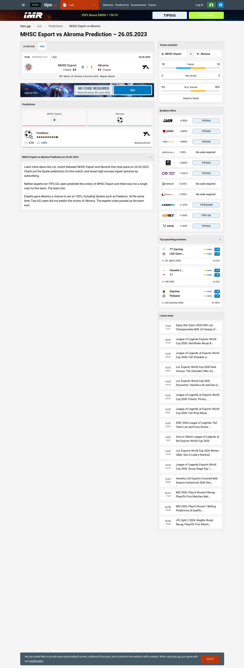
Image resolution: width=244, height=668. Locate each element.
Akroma (103, 65)
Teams (152, 5)
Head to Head (191, 98)
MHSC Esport (67, 65)
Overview (29, 46)
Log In (199, 5)
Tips (41, 46)
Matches (108, 5)
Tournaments (138, 5)
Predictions (122, 5)
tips (50, 4)
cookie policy (36, 661)
